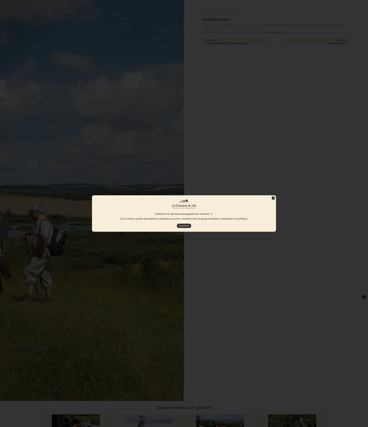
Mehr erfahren (184, 225)
